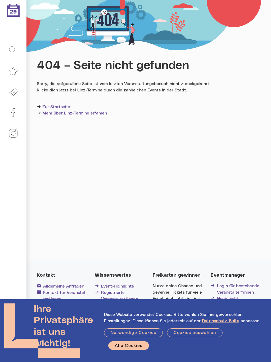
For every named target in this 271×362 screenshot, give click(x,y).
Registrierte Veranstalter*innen (119, 295)
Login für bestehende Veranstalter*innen (238, 289)
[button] (13, 30)
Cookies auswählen (195, 332)
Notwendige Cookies (133, 332)
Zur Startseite (56, 107)
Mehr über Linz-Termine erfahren (74, 113)
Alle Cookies (128, 345)
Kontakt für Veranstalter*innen (64, 295)
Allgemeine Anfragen (63, 286)
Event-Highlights (117, 286)
